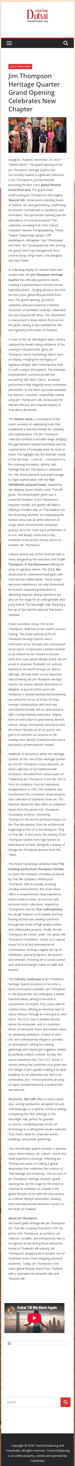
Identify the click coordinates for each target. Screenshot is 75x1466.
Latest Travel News (20, 66)
